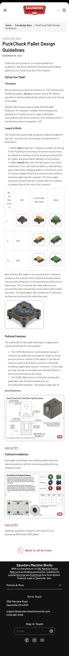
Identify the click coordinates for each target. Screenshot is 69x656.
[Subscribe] (51, 631)
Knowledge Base (23, 25)
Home (9, 25)
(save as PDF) (11, 447)
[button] (5, 10)
